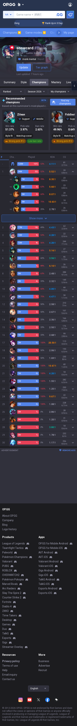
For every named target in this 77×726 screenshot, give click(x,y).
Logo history (9, 529)
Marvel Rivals (10, 583)
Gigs (4, 642)
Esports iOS (45, 592)
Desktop (7, 619)
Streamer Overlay (12, 646)
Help (4, 670)
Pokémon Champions (15, 556)
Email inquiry (9, 674)
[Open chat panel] (74, 86)
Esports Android (47, 588)
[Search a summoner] (59, 14)
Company (8, 520)
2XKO (5, 610)
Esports (6, 637)
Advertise (44, 665)
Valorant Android (48, 561)
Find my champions (65, 102)
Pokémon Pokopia (13, 579)
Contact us (8, 679)
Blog (4, 524)
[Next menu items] (58, 32)
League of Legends (13, 543)
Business (43, 661)
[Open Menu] (70, 4)
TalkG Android (46, 579)
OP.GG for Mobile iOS (50, 547)
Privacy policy (11, 661)
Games (6, 624)
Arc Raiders (9, 588)
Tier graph (42, 67)
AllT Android (45, 552)
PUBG (5, 565)
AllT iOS (43, 556)
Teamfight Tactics (13, 547)
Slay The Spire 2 (11, 592)
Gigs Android (45, 570)
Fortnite (6, 601)
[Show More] (20, 4)
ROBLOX (7, 570)
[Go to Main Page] (9, 4)
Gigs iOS (43, 574)
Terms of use (10, 665)
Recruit (42, 670)
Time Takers (9, 615)
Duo (4, 628)
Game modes (35, 32)
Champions (11, 32)
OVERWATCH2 (10, 574)
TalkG (5, 633)
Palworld (7, 552)
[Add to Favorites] (49, 48)
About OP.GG (9, 515)
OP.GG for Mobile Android (53, 543)
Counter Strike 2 (11, 597)
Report (41, 59)
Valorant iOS (45, 565)
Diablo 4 (7, 606)
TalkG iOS (44, 583)
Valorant (7, 561)
